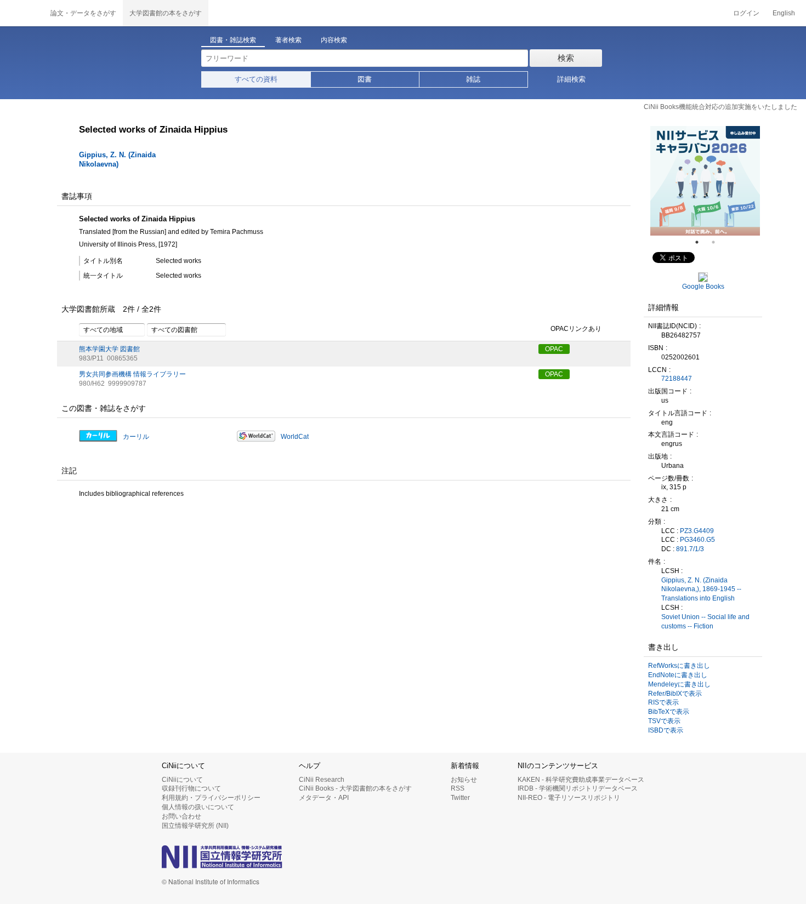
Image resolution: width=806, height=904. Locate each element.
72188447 (676, 378)
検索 (566, 57)
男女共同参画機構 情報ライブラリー (132, 374)
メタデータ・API (324, 798)
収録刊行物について (191, 788)
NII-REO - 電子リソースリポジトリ (569, 798)
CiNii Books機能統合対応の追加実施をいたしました (720, 107)
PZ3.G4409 (697, 531)
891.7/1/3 (690, 549)
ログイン (746, 13)
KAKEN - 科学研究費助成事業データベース (581, 779)
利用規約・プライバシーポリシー (211, 798)
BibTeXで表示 (668, 712)
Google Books (703, 286)
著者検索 (288, 40)
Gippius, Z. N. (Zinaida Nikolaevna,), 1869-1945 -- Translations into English (701, 589)
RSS (457, 788)
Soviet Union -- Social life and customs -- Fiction (705, 621)
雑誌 (473, 79)
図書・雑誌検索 (233, 40)
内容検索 (334, 40)
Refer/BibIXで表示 (675, 693)
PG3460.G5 (697, 539)
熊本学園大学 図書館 (109, 349)
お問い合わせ (181, 816)
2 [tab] (717, 242)
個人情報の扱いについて (198, 807)
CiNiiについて (182, 779)
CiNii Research (321, 779)
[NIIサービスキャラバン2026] (705, 181)
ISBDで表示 (665, 730)
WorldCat (295, 436)
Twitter (460, 798)
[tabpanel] (705, 181)
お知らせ (464, 779)
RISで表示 (663, 702)
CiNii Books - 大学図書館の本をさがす (355, 788)
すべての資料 (256, 79)
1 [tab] (701, 242)
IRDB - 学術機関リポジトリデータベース (578, 788)
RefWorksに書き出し (679, 666)
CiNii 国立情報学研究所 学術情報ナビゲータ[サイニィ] (22, 13)
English (784, 13)
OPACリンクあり (575, 329)
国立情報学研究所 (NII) (195, 825)
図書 (364, 79)
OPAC (554, 349)
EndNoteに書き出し (677, 675)
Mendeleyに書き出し (679, 684)
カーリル (136, 436)
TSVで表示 (664, 721)
